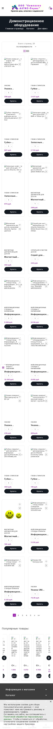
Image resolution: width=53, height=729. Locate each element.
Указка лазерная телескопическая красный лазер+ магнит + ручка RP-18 (40, 425)
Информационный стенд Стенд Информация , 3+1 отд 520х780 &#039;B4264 (13, 314)
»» (39, 615)
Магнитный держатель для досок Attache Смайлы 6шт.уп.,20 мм (13, 536)
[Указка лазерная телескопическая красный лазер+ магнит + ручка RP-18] (40, 407)
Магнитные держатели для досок (37, 194)
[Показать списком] (27, 51)
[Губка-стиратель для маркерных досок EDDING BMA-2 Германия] (40, 71)
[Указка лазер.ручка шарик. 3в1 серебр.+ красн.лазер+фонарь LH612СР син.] (13, 71)
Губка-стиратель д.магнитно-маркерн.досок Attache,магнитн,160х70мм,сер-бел (13, 142)
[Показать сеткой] (24, 51)
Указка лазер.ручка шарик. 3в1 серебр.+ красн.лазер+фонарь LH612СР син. (13, 88)
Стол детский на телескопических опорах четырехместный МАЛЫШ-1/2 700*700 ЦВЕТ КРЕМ (39, 665)
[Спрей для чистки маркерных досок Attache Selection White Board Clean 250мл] (40, 235)
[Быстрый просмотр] (20, 64)
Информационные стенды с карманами (12, 309)
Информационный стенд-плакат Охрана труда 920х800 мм (13, 591)
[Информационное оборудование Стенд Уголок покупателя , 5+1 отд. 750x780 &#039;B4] (40, 350)
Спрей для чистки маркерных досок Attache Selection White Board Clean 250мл (39, 255)
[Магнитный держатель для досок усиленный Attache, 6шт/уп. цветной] (13, 235)
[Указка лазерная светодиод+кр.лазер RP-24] (13, 407)
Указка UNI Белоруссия (37, 590)
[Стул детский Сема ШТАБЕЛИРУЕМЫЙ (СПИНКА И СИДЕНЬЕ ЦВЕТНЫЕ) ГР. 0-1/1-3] (14, 649)
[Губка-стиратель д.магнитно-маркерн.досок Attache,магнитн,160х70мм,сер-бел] (13, 124)
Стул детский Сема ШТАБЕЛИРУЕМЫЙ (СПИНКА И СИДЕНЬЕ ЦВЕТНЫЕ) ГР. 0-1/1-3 (14, 665)
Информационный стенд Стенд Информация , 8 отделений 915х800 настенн (13, 371)
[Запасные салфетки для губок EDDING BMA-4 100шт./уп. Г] (40, 124)
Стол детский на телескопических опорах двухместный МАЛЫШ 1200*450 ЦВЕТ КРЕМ (26, 665)
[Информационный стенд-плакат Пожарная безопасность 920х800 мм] (40, 514)
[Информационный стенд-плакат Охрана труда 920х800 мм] (13, 572)
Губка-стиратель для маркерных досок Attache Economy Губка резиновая (39, 479)
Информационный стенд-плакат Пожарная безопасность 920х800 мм (40, 534)
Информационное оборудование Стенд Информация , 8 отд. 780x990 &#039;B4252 (40, 314)
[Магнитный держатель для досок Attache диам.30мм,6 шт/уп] (40, 178)
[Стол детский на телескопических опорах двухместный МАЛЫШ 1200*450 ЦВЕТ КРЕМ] (26, 649)
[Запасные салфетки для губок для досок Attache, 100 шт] (13, 178)
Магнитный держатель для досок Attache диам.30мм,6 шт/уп (39, 199)
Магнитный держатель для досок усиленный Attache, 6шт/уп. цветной (13, 257)
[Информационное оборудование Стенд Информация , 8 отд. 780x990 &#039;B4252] (40, 293)
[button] (20, 60)
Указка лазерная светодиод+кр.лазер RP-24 (13, 425)
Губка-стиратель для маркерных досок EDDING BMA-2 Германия (39, 88)
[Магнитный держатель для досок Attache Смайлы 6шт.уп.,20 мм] (13, 514)
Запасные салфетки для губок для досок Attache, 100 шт (12, 196)
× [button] (51, 701)
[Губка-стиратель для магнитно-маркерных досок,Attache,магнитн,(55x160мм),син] (13, 461)
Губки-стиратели (38, 85)
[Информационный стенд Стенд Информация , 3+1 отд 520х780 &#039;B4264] (13, 293)
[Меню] (3, 367)
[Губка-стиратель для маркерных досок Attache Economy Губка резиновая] (40, 461)
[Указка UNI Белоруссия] (40, 572)
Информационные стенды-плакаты (38, 530)
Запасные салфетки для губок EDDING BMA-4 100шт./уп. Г (39, 142)
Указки (7, 85)
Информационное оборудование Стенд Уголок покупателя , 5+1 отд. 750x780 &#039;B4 (40, 371)
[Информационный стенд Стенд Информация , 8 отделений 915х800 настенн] (13, 350)
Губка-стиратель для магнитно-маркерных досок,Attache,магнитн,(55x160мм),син (13, 479)
